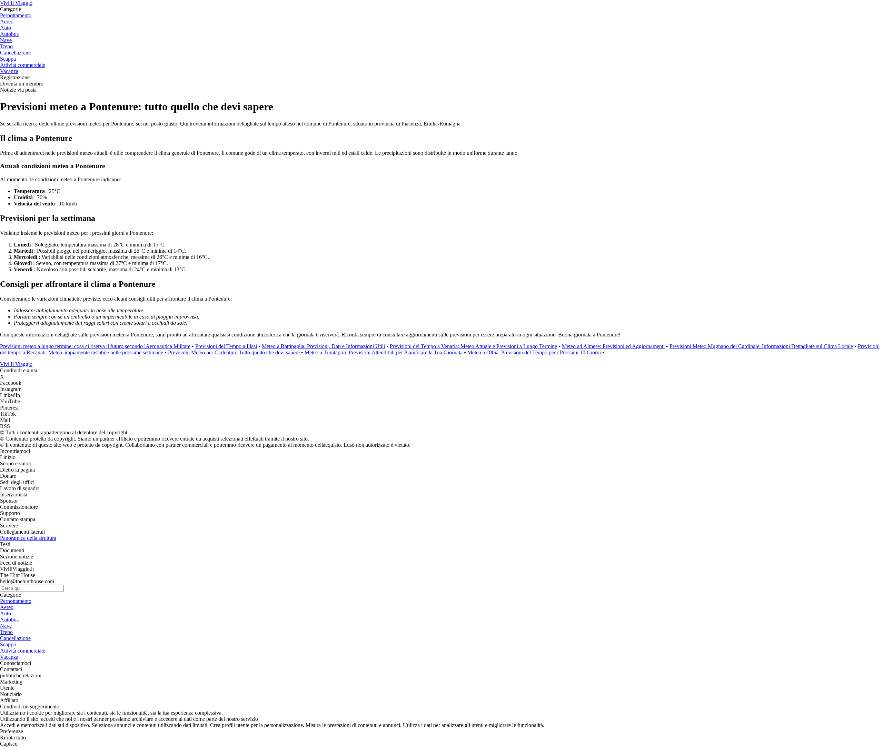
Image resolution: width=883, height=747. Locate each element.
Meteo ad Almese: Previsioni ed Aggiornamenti (613, 346)
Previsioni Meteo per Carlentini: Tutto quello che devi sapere (234, 352)
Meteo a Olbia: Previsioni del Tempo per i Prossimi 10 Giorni (534, 352)
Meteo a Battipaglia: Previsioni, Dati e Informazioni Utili (323, 346)
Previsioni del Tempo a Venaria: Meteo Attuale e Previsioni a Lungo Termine (473, 346)
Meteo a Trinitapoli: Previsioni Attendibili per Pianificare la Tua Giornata (384, 352)
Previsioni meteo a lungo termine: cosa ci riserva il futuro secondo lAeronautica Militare (95, 346)
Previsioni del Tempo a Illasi (226, 346)
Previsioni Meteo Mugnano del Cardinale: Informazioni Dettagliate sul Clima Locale (761, 346)
